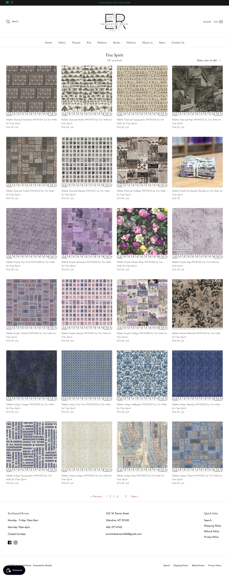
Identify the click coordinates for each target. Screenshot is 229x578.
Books (116, 42)
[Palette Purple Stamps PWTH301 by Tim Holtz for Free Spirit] (87, 304)
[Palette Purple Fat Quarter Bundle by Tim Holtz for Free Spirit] (197, 162)
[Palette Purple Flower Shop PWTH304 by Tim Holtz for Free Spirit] (142, 233)
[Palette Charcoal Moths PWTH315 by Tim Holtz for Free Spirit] (87, 91)
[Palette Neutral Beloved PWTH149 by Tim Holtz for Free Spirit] (197, 304)
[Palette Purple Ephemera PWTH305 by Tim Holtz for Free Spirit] (87, 233)
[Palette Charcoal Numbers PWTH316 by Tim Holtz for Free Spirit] (31, 91)
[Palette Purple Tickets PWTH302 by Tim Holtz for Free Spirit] (31, 304)
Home (48, 42)
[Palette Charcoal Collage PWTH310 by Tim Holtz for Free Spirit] (142, 162)
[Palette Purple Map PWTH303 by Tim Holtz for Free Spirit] (197, 233)
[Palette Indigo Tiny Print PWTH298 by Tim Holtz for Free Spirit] (87, 375)
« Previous (96, 496)
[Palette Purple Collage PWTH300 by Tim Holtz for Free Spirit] (142, 304)
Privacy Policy (211, 537)
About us (147, 42)
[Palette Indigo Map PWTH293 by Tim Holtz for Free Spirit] (142, 447)
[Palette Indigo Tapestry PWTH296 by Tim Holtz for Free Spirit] (197, 375)
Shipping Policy (212, 526)
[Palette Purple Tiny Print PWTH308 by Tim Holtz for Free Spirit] (31, 233)
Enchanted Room (24, 565)
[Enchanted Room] (114, 22)
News (162, 42)
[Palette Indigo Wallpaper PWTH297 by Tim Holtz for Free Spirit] (142, 375)
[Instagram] (12, 2)
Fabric (62, 42)
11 (125, 496)
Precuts (76, 42)
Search (208, 520)
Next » (134, 496)
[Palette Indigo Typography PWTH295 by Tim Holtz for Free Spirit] (31, 447)
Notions (131, 42)
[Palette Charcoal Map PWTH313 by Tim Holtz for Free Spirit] (197, 91)
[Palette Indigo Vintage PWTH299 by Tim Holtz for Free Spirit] (31, 375)
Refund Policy (211, 531)
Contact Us (178, 42)
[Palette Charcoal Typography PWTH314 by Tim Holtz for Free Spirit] (142, 91)
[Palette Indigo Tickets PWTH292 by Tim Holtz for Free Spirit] (197, 447)
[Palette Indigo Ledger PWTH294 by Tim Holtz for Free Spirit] (87, 447)
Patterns (102, 42)
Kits (89, 42)
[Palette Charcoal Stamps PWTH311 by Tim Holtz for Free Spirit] (87, 162)
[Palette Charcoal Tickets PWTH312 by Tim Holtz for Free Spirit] (31, 162)
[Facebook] (7, 2)
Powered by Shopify (42, 565)
